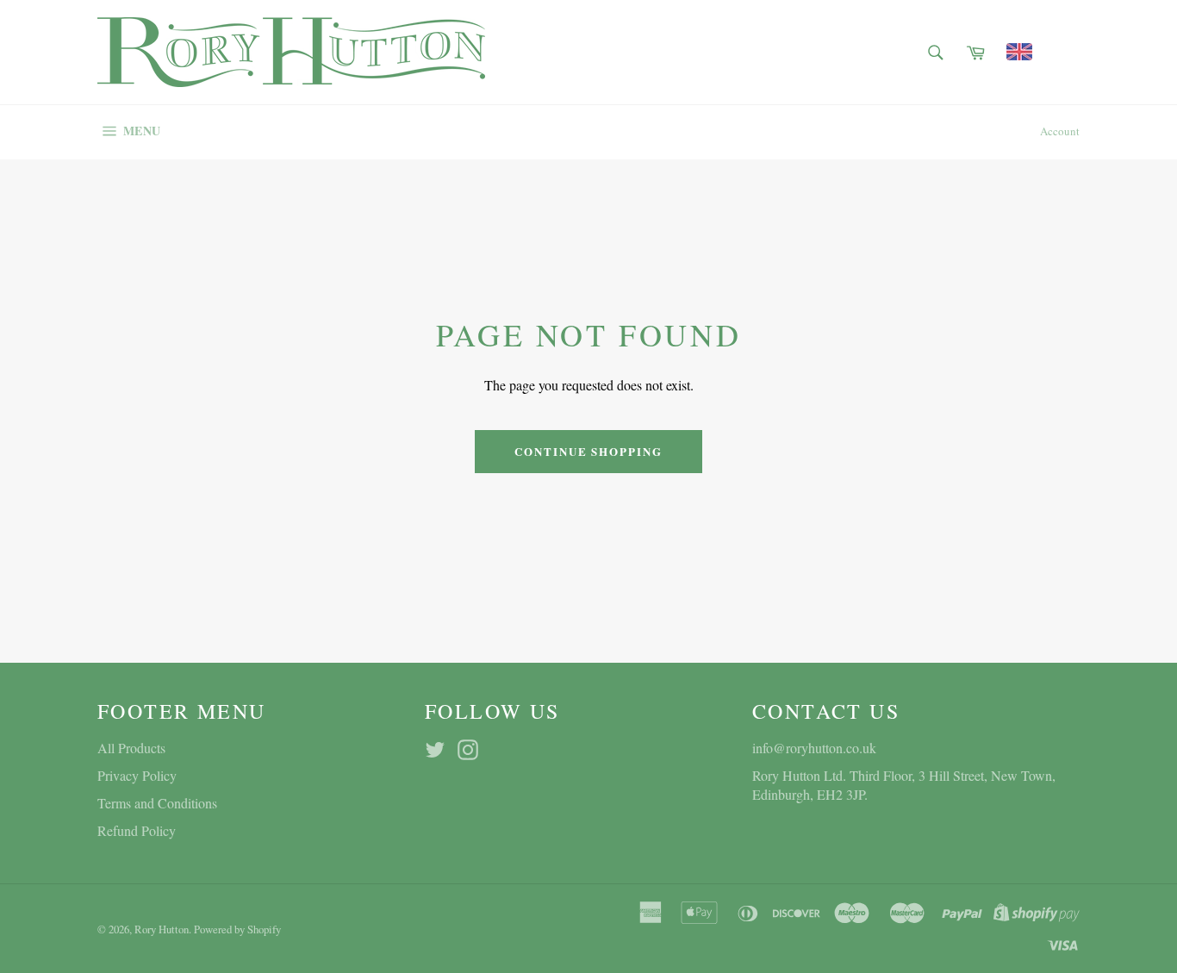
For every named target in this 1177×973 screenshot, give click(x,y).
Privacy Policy (137, 775)
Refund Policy (136, 830)
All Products (131, 748)
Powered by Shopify (237, 929)
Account (1060, 131)
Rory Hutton (161, 929)
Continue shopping (588, 451)
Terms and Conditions (157, 803)
